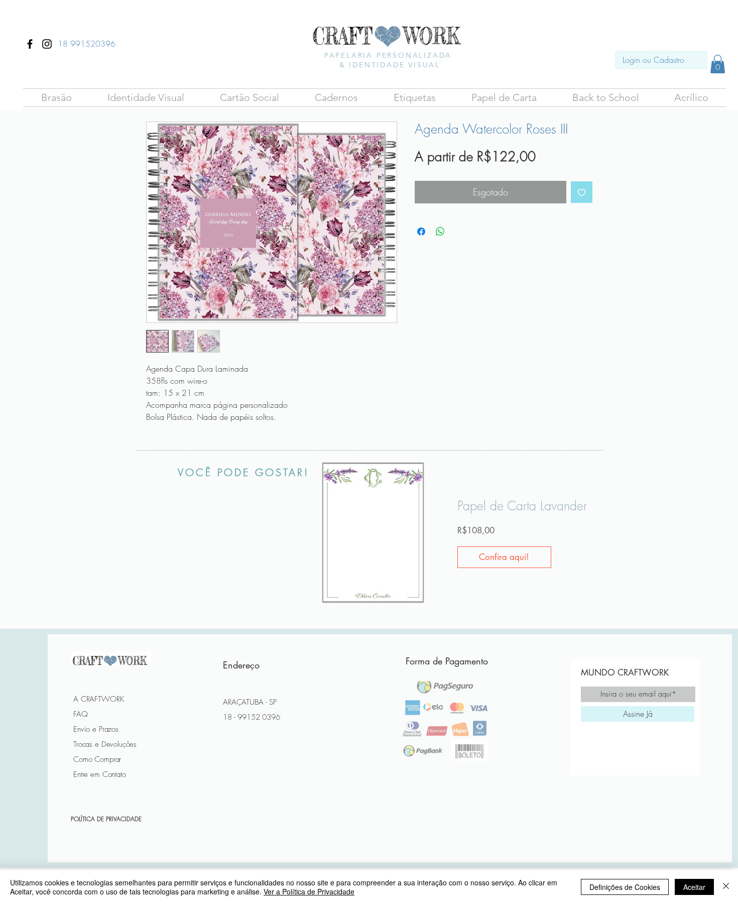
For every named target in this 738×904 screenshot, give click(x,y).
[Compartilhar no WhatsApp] (440, 231)
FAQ (80, 714)
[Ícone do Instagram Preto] (47, 44)
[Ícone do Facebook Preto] (30, 44)
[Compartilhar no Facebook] (421, 231)
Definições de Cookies (624, 887)
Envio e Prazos (95, 729)
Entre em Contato (99, 774)
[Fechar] (726, 887)
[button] (56, 97)
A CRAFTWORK (98, 699)
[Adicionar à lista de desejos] (581, 192)
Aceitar (694, 887)
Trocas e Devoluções (105, 744)
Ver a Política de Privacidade (309, 891)
